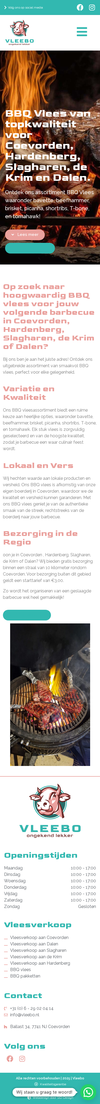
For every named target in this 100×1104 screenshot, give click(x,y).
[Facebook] (80, 7)
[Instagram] (92, 7)
